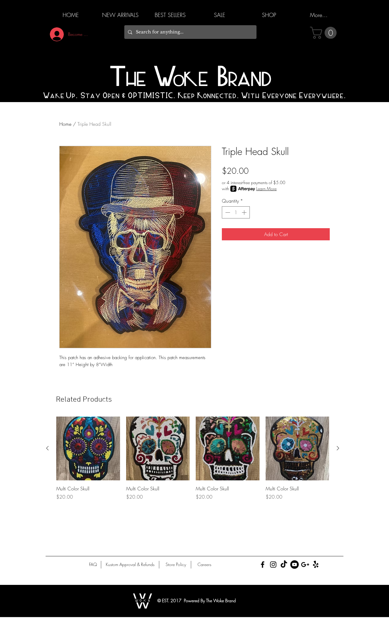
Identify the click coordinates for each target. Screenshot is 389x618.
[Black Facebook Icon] (262, 564)
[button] (324, 33)
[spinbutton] (235, 212)
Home (65, 124)
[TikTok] (284, 564)
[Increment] (244, 212)
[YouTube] (294, 564)
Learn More (266, 188)
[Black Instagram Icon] (273, 564)
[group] (193, 461)
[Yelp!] (316, 564)
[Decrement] (227, 212)
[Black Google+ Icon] (305, 564)
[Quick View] (88, 448)
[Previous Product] (47, 448)
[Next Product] (338, 448)
